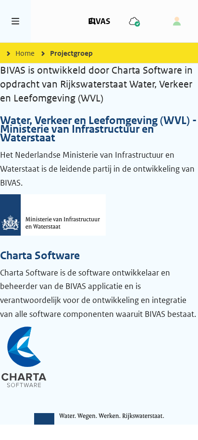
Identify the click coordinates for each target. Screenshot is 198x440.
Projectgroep (71, 53)
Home (25, 53)
